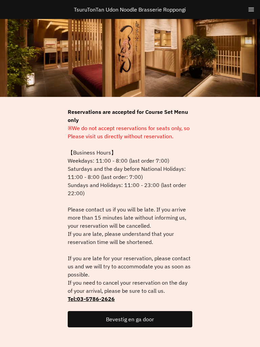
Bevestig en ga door (130, 319)
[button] (130, 319)
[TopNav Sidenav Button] (251, 9)
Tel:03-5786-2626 (91, 298)
